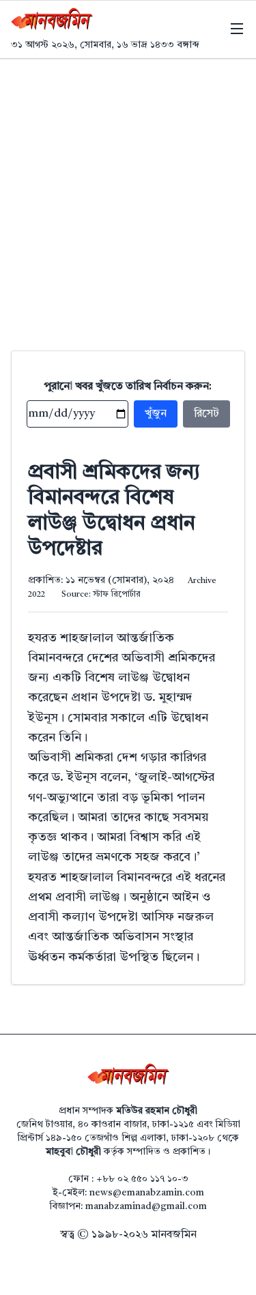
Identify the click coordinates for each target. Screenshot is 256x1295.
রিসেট (206, 413)
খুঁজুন (156, 413)
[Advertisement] (128, 194)
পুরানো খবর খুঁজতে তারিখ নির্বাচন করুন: (128, 386)
